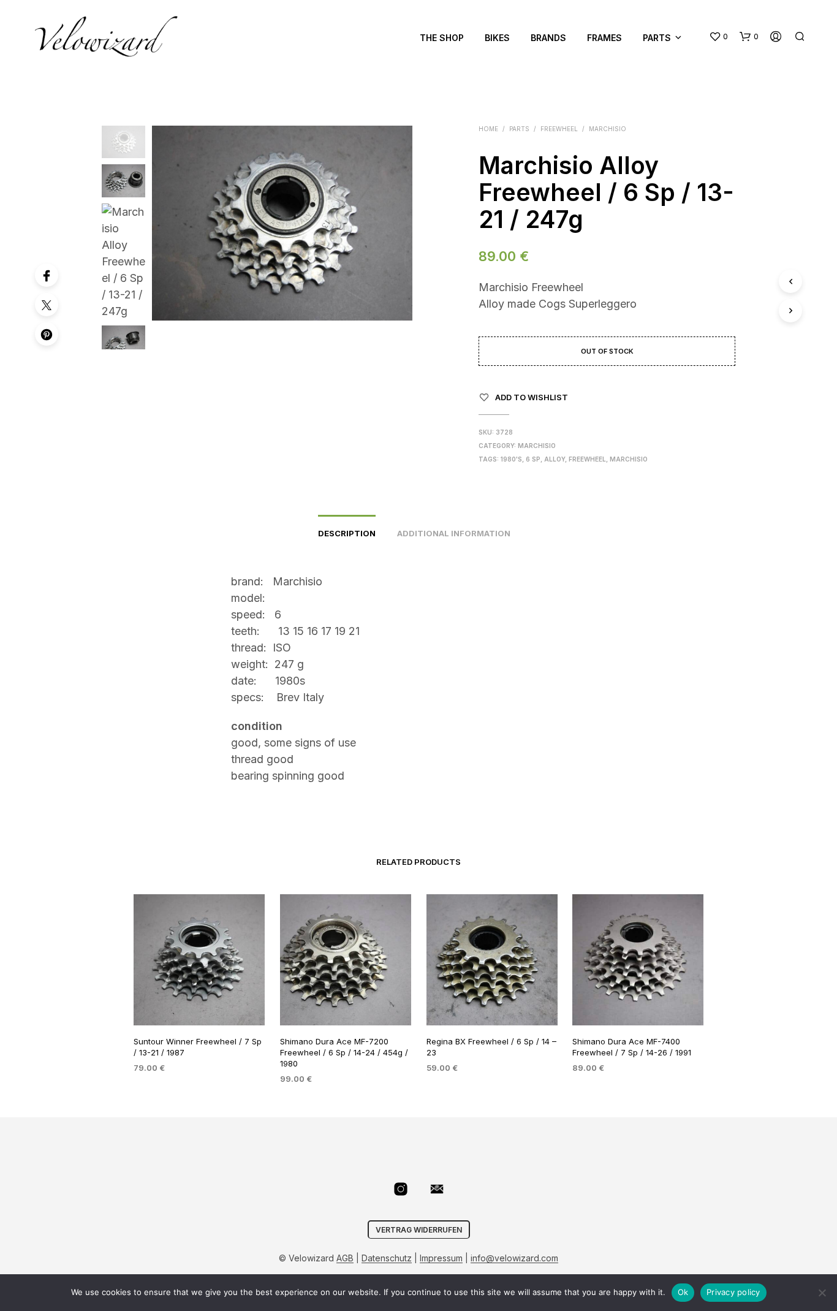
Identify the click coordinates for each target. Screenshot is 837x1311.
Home (488, 128)
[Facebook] (46, 275)
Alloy (554, 459)
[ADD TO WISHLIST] (199, 1002)
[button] (718, 37)
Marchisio (607, 128)
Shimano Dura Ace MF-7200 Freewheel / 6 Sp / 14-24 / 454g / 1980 (344, 1052)
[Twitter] (46, 304)
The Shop (442, 37)
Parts (657, 37)
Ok (683, 1292)
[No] (822, 1292)
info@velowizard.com (514, 1258)
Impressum (441, 1258)
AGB (345, 1258)
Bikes (497, 37)
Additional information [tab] (453, 533)
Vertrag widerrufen (419, 1229)
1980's (511, 459)
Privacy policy (733, 1292)
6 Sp (533, 459)
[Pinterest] (46, 334)
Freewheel (559, 128)
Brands (548, 37)
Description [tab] (347, 533)
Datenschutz (387, 1258)
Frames (604, 37)
